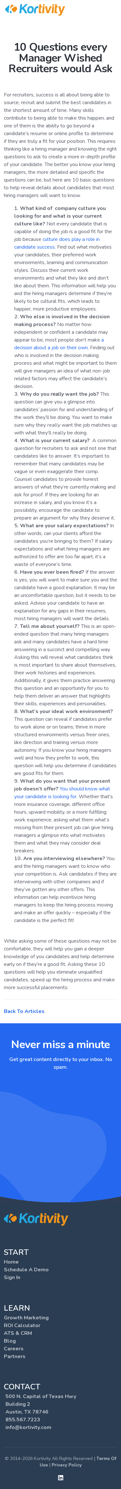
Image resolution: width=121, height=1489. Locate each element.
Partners (14, 1356)
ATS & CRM (18, 1333)
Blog (10, 1341)
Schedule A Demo (26, 1269)
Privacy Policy (67, 1465)
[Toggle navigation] (112, 10)
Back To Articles (24, 1011)
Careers (14, 1348)
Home (11, 1262)
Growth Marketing (26, 1317)
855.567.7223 (22, 1419)
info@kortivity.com (28, 1427)
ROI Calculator (22, 1325)
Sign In (12, 1277)
